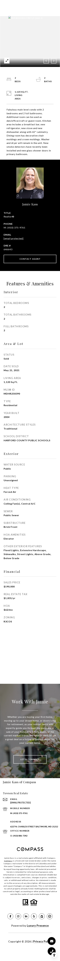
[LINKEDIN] (26, 916)
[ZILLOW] (42, 916)
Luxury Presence (38, 925)
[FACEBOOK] (10, 916)
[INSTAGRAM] (18, 916)
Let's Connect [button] (30, 759)
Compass (8, 861)
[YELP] (34, 916)
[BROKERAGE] (50, 916)
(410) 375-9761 (16, 227)
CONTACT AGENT (30, 259)
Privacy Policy (42, 941)
